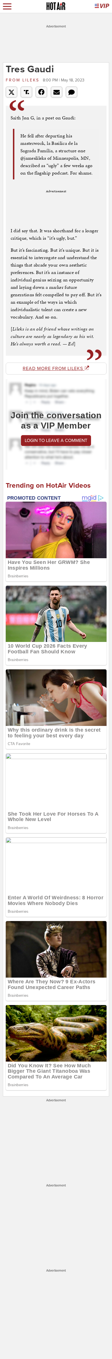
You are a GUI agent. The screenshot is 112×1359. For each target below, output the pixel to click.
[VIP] (102, 6)
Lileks (23, 80)
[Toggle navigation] (7, 6)
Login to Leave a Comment (56, 440)
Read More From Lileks (53, 368)
